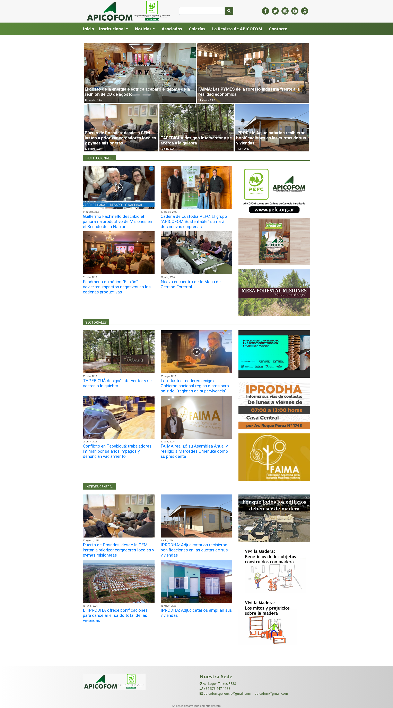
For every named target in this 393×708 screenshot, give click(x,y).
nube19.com (213, 706)
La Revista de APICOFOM (237, 29)
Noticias (143, 29)
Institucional (112, 29)
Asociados (172, 29)
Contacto (278, 29)
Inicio (88, 29)
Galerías (197, 29)
